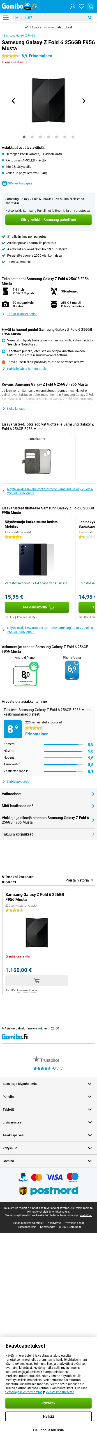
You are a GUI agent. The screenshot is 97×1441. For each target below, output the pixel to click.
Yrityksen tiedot (74, 1223)
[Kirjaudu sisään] (72, 6)
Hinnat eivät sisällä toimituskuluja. (48, 1211)
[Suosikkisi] (81, 6)
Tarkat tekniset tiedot (22, 314)
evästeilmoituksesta (60, 1392)
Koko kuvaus (16, 408)
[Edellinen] (13, 100)
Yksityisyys (54, 1223)
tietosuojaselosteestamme (23, 1392)
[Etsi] (89, 17)
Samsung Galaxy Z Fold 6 (19, 35)
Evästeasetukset (26, 1227)
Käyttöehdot (47, 1227)
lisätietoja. (86, 1215)
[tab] (24, 137)
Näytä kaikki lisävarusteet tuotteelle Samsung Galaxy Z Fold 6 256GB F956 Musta (50, 491)
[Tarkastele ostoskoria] (90, 6)
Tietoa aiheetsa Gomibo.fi (28, 1223)
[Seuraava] (83, 100)
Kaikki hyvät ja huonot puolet (27, 369)
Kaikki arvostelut (18, 781)
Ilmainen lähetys (26, 617)
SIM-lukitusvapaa (20, 183)
